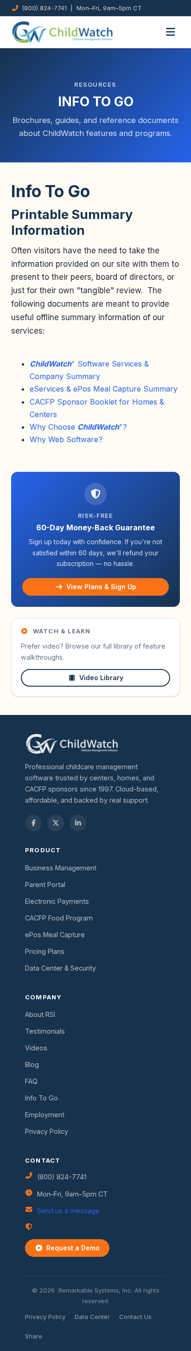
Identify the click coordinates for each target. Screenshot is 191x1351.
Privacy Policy (46, 1131)
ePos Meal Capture (55, 935)
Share (33, 1336)
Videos (36, 1048)
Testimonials (45, 1031)
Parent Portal (45, 884)
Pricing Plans (44, 951)
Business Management (60, 868)
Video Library (101, 678)
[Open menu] (170, 32)
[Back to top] (24, 1326)
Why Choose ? (78, 426)
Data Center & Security (60, 968)
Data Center (92, 1316)
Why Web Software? (66, 439)
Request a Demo (73, 1248)
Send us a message (68, 1211)
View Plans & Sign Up (101, 587)
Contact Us (135, 1316)
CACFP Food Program (59, 918)
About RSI (40, 1014)
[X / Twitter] (55, 823)
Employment (44, 1115)
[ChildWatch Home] (62, 32)
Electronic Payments (57, 901)
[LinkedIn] (78, 823)
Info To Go (41, 1098)
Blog (32, 1064)
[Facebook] (33, 823)
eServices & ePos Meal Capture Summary (104, 388)
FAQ (31, 1081)
